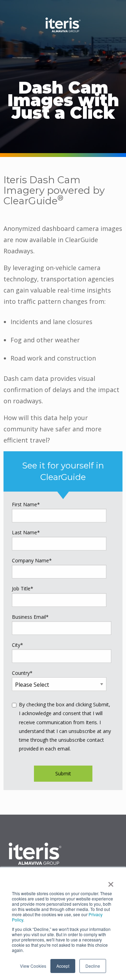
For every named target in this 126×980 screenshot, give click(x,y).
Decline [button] (92, 966)
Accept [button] (62, 966)
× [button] (111, 882)
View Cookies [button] (33, 966)
